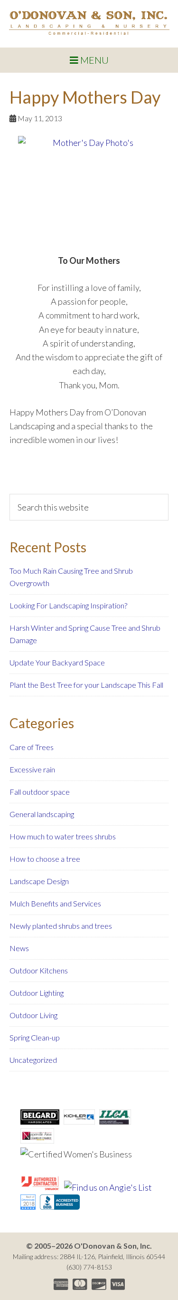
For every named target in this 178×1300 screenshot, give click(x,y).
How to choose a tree (44, 858)
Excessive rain (32, 769)
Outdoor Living (33, 1015)
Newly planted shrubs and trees (60, 925)
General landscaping (41, 814)
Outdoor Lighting (36, 992)
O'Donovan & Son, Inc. (89, 22)
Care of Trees (31, 746)
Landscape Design (39, 881)
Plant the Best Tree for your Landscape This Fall (86, 684)
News (19, 948)
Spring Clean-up (34, 1037)
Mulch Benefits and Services (55, 903)
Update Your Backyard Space (57, 662)
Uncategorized (33, 1059)
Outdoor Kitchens (38, 970)
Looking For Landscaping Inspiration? (68, 605)
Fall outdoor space (39, 791)
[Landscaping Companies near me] (28, 1206)
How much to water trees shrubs (62, 836)
